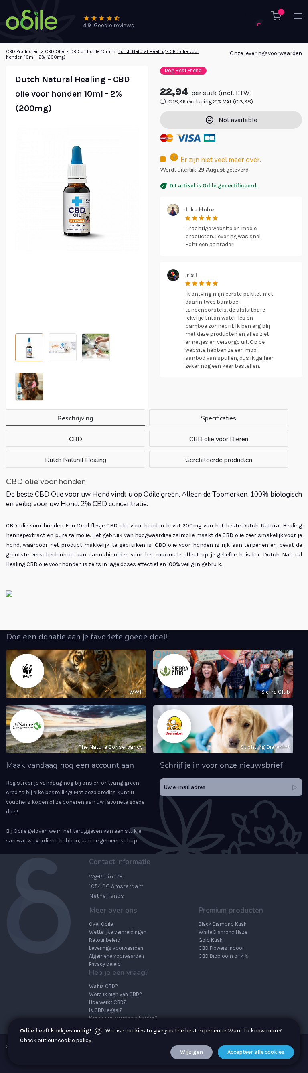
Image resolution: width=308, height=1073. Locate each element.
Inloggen (254, 14)
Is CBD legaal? (105, 1010)
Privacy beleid (105, 964)
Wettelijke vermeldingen (117, 932)
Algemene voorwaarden (116, 956)
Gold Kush (211, 940)
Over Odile (101, 924)
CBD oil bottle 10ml (90, 51)
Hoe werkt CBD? (107, 1002)
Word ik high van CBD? (115, 994)
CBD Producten (22, 51)
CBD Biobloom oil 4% (223, 956)
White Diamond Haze (223, 932)
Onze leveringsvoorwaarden (266, 53)
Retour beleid (104, 940)
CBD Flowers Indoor (221, 948)
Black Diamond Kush (223, 924)
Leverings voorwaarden (116, 948)
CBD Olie (54, 51)
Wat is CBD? (103, 986)
